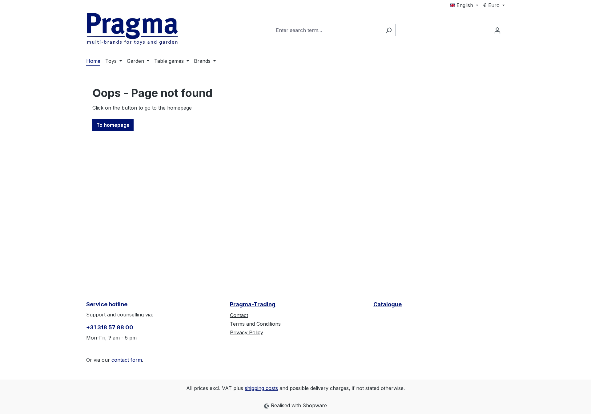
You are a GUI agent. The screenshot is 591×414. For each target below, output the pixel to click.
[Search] (388, 30)
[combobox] (327, 30)
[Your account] (497, 30)
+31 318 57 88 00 (109, 327)
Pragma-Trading (252, 304)
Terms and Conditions (255, 324)
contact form (126, 360)
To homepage (113, 125)
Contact (239, 315)
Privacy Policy (246, 332)
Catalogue (387, 304)
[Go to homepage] (132, 29)
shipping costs (261, 388)
